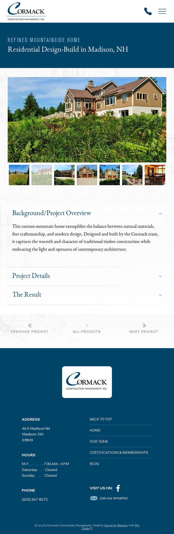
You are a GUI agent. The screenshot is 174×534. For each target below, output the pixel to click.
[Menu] (162, 11)
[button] (93, 498)
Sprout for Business (116, 525)
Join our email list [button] (113, 498)
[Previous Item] (15, 120)
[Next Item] (159, 120)
